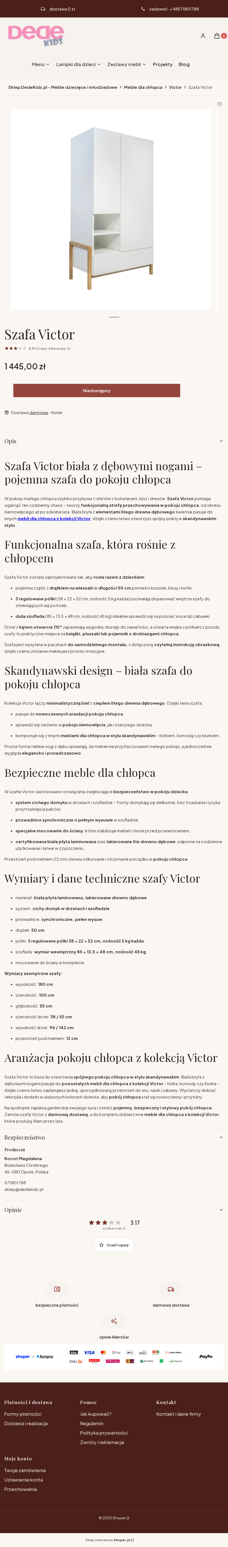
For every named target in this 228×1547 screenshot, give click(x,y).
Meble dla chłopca (143, 87)
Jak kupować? (95, 1414)
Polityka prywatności (104, 1433)
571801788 (15, 1182)
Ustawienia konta (23, 1480)
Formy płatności (22, 1414)
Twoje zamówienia (25, 1470)
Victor (175, 87)
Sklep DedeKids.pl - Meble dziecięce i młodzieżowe (62, 87)
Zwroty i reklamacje (102, 1442)
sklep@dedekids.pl (23, 1189)
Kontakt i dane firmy (178, 1414)
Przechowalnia (20, 1489)
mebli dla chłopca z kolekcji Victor (54, 518)
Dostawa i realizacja (26, 1423)
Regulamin (91, 1423)
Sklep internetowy (107, 1540)
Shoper (119, 1518)
